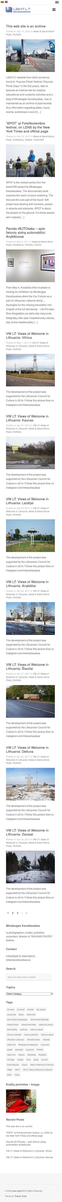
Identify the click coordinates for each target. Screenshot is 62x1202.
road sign (10, 1059)
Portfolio (17, 34)
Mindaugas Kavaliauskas (28, 1044)
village (9, 1069)
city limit (30, 1009)
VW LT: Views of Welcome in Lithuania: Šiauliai (27, 666)
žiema (17, 1074)
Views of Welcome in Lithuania (41, 1064)
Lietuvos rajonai (47, 1034)
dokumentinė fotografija (39, 1019)
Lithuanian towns (33, 1039)
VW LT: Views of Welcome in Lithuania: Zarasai (27, 832)
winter (9, 1074)
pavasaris (30, 1049)
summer (44, 1059)
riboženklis (32, 1054)
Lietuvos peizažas (31, 1034)
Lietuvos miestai (36, 1029)
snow (28, 1059)
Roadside (42, 1054)
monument (45, 1044)
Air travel (10, 1009)
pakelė (9, 1049)
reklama (21, 1054)
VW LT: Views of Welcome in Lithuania (27, 344)
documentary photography (17, 1019)
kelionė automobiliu (28, 1024)
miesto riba (11, 1044)
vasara (24, 1064)
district (21, 1014)
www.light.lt (28, 956)
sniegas (20, 1059)
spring (36, 1059)
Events (37, 244)
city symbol (40, 1009)
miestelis (46, 1039)
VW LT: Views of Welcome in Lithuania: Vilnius (27, 335)
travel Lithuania (13, 1064)
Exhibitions (18, 139)
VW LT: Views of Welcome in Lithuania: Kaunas (27, 418)
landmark (23, 1029)
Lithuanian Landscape (15, 1039)
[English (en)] (27, 2)
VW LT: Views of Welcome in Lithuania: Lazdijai (27, 500)
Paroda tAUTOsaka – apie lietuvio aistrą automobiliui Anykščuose (25, 232)
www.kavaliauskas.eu (18, 960)
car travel (20, 1009)
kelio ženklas (12, 1029)
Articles (28, 139)
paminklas (19, 1049)
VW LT (17, 1069)
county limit (11, 1014)
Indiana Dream (12, 1024)
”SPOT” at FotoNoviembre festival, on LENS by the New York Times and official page (29, 1134)
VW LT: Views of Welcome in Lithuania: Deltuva (27, 749)
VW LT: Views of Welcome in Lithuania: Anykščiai (27, 583)
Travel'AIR (39, 139)
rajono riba (11, 1054)
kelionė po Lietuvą (46, 1024)
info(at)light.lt (13, 956)
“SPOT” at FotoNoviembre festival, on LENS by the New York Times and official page (28, 127)
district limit (31, 1014)
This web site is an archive (26, 26)
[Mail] (57, 2)
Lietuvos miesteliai (14, 1034)
